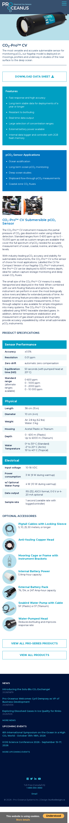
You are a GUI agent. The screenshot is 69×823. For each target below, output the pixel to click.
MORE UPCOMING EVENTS (16, 752)
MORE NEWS (9, 720)
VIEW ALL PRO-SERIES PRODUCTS (34, 643)
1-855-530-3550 (34, 788)
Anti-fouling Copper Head (36, 539)
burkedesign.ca (56, 800)
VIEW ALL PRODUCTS (34, 655)
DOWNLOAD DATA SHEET (33, 76)
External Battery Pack (33, 587)
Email (34, 794)
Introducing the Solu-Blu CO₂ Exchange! (26, 689)
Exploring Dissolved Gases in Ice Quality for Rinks (31, 711)
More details (23, 819)
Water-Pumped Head (33, 618)
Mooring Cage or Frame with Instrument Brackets (38, 557)
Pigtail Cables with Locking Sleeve (42, 523)
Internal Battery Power (34, 571)
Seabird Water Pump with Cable (40, 602)
